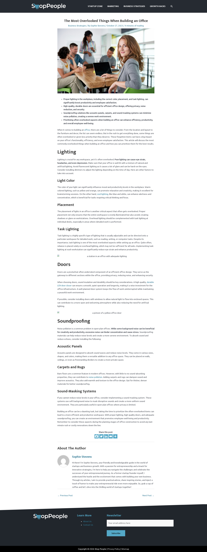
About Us (87, 521)
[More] (115, 436)
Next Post (148, 495)
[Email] (111, 436)
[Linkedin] (106, 436)
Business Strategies (77, 25)
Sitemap (125, 549)
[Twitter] (101, 436)
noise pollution (95, 377)
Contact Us (88, 525)
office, (87, 130)
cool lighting (102, 194)
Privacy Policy (114, 549)
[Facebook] (97, 436)
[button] (171, 6)
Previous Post (65, 495)
